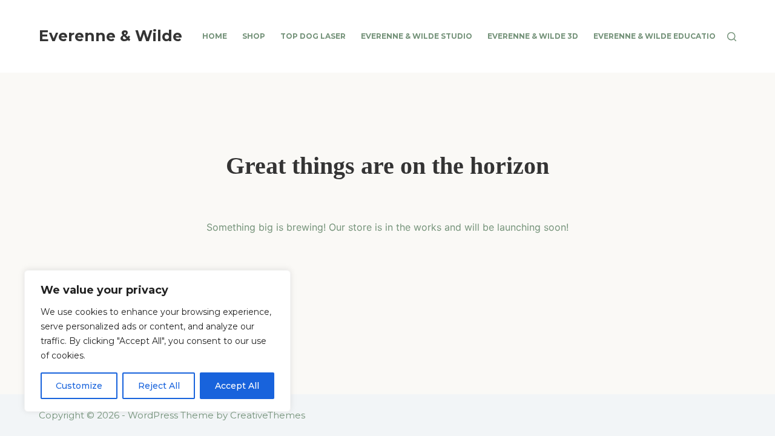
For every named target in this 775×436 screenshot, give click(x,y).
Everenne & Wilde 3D (532, 36)
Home (214, 36)
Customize (79, 385)
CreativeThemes (267, 415)
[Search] (731, 36)
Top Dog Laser (313, 36)
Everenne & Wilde (110, 36)
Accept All (237, 385)
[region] (157, 341)
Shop (253, 36)
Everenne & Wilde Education (657, 36)
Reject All (159, 385)
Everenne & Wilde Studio (416, 36)
